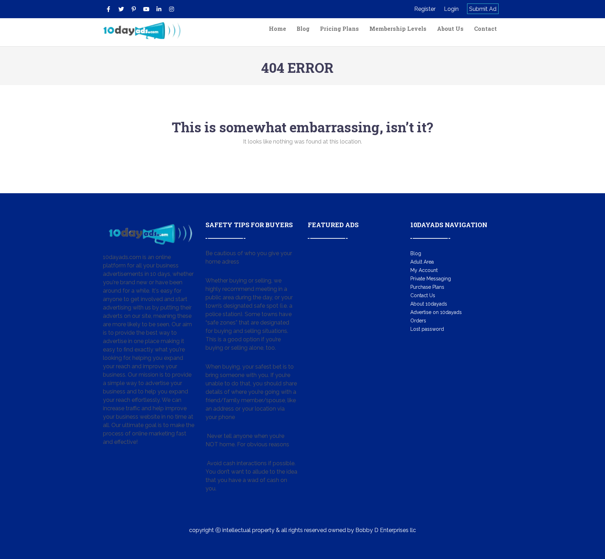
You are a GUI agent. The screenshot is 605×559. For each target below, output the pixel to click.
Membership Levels (397, 28)
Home (277, 28)
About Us (450, 28)
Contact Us (422, 295)
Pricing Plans (339, 28)
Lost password (427, 329)
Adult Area (422, 262)
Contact (485, 28)
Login (451, 9)
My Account (424, 270)
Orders (418, 320)
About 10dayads (428, 304)
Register (425, 9)
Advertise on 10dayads (436, 312)
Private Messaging (430, 278)
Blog (303, 28)
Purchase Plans (427, 287)
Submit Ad (482, 9)
